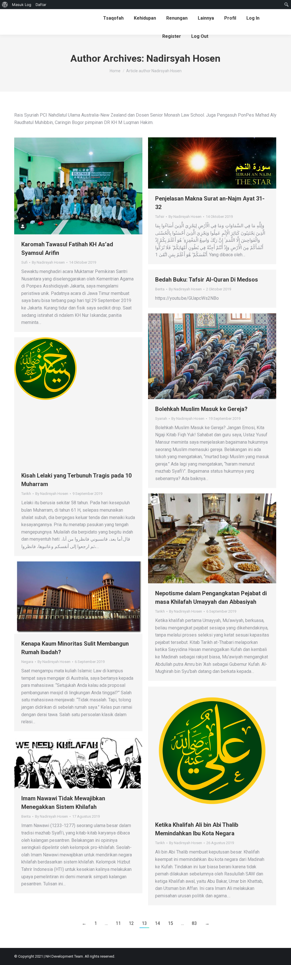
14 (157, 923)
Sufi (24, 262)
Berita (160, 289)
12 (131, 923)
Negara (27, 662)
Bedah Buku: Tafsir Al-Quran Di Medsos (206, 279)
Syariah (161, 418)
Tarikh (26, 493)
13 (144, 923)
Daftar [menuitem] (41, 4)
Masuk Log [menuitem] (21, 4)
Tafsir (159, 216)
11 (118, 923)
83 (194, 923)
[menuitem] (5, 4)
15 (170, 923)
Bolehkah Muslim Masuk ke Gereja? (201, 409)
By (48, 262)
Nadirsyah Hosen (183, 58)
